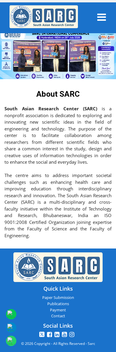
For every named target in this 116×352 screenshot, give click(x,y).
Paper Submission (58, 297)
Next (106, 48)
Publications (58, 303)
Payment (58, 310)
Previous (10, 61)
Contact (58, 315)
